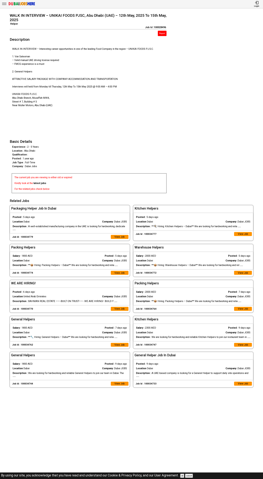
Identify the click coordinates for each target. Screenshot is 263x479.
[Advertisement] (214, 104)
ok (182, 476)
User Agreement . (166, 475)
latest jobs (39, 183)
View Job (119, 236)
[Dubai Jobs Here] (21, 5)
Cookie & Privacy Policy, (125, 475)
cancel (189, 476)
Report (162, 33)
